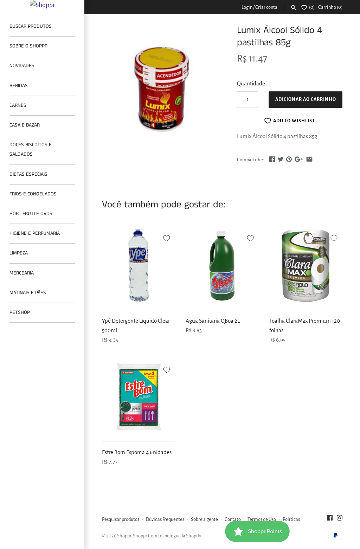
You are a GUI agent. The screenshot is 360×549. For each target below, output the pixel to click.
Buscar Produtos (30, 26)
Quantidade (251, 83)
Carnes (17, 105)
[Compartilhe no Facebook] (272, 159)
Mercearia (21, 273)
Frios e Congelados (33, 194)
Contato (233, 519)
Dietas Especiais (28, 174)
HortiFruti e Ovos (30, 213)
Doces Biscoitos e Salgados (30, 149)
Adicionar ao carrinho (305, 99)
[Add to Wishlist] (166, 237)
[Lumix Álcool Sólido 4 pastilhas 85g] (160, 91)
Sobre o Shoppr (28, 46)
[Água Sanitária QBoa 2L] (222, 265)
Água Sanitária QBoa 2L (213, 321)
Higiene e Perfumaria (34, 233)
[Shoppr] (42, 5)
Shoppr (124, 535)
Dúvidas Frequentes (165, 519)
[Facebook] (330, 519)
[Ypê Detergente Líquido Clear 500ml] (138, 265)
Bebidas (18, 85)
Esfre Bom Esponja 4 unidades (137, 452)
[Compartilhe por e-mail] (309, 159)
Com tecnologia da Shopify (174, 535)
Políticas (291, 519)
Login (247, 7)
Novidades (21, 65)
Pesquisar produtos (120, 519)
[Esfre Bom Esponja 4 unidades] (138, 396)
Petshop (19, 312)
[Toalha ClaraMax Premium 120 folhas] (305, 265)
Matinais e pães (27, 292)
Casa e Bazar (24, 125)
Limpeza (18, 253)
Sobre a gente (204, 519)
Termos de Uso (262, 519)
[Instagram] (339, 519)
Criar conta (266, 7)
